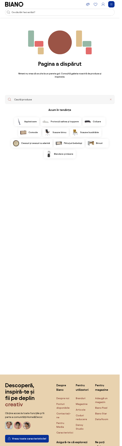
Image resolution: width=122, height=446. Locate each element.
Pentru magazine (101, 387)
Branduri (80, 398)
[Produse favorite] (95, 4)
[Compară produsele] (88, 4)
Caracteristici (64, 432)
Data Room (101, 419)
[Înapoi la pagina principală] (14, 4)
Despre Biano (61, 387)
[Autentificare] (103, 4)
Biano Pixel (101, 407)
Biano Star (101, 413)
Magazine (82, 404)
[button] (110, 99)
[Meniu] (111, 4)
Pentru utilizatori (82, 387)
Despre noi (62, 398)
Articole (80, 409)
